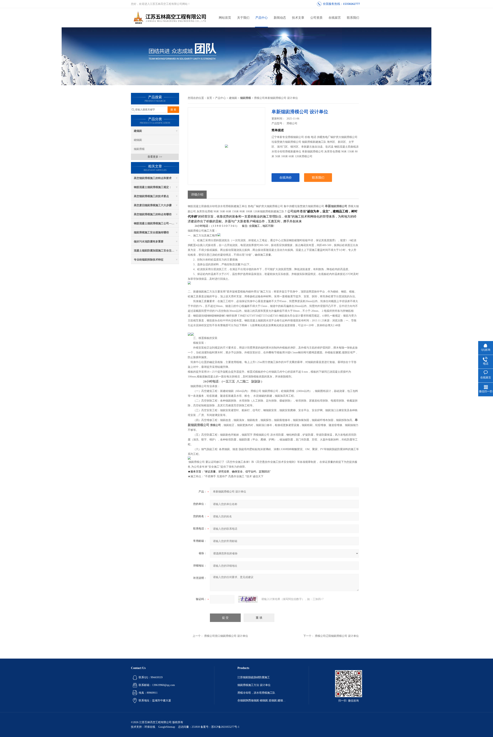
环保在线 (149, 726)
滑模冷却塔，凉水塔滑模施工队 (256, 692)
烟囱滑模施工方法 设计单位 (254, 685)
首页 (209, 98)
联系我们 (353, 17)
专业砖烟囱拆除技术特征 (148, 259)
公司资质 (316, 17)
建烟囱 (138, 130)
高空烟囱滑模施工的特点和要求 (153, 178)
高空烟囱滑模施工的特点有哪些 (153, 214)
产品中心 (261, 17)
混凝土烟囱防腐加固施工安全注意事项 (156, 250)
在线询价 (285, 177)
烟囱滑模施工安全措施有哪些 (151, 232)
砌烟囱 (138, 140)
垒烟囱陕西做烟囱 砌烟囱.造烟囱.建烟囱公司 (261, 700)
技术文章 (298, 17)
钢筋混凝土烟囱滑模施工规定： (153, 187)
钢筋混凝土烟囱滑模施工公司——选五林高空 (156, 223)
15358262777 (351, 3)
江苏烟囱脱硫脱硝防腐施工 (253, 677)
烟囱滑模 (139, 149)
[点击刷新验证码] (247, 599)
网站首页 (225, 17)
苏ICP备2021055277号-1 (225, 726)
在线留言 (335, 17)
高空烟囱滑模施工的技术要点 (151, 196)
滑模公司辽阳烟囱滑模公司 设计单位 (337, 635)
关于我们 (243, 17)
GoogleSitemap (166, 726)
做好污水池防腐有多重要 (148, 241)
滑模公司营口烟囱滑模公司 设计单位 (226, 635)
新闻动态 (280, 17)
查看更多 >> (155, 156)
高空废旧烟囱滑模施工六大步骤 (153, 205)
